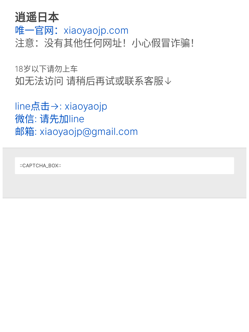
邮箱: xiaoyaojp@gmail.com (76, 131)
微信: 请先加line (49, 118)
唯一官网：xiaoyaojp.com (72, 30)
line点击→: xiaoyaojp (61, 106)
